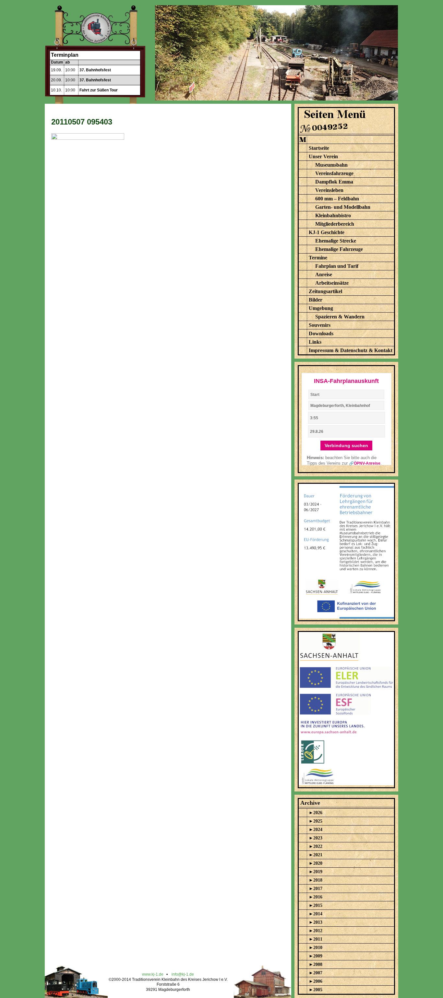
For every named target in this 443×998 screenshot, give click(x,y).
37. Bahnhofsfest (95, 70)
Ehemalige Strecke (335, 241)
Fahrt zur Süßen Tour (98, 90)
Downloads (321, 333)
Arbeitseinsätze (332, 283)
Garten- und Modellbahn (342, 207)
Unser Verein (323, 156)
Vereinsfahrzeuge (334, 173)
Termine (318, 257)
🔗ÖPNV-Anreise (364, 463)
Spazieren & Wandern (340, 316)
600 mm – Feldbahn (337, 198)
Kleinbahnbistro (333, 215)
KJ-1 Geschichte (326, 232)
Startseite (319, 148)
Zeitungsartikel (325, 291)
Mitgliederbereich (334, 224)
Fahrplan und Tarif (336, 266)
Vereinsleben (329, 190)
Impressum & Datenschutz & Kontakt (350, 350)
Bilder (315, 300)
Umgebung (321, 308)
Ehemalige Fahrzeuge (339, 249)
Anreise (323, 274)
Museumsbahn (331, 165)
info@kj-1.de (183, 974)
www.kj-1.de (152, 974)
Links (315, 342)
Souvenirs (319, 325)
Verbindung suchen (346, 445)
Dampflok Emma (334, 181)
